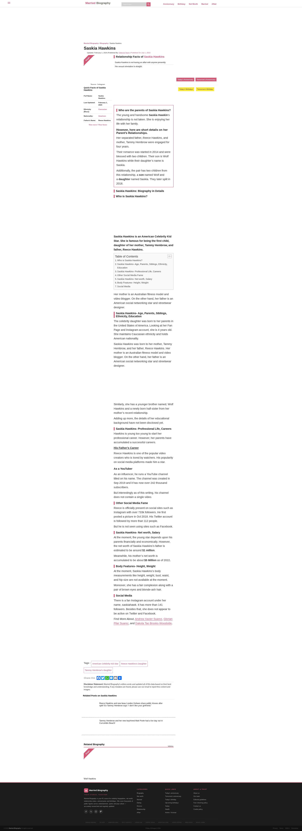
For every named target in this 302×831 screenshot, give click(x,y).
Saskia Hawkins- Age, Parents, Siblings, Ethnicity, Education (142, 266)
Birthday (181, 4)
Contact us (197, 806)
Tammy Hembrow (156, 245)
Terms (281, 828)
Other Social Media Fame (130, 275)
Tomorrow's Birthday (205, 89)
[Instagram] (96, 812)
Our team (196, 796)
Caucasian (102, 109)
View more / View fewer (98, 125)
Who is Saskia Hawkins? (129, 260)
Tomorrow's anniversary (173, 796)
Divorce (139, 806)
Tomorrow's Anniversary (206, 80)
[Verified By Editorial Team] (119, 48)
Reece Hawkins (133, 249)
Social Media (123, 286)
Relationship (141, 809)
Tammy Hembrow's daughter (98, 670)
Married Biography (91, 43)
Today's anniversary (172, 793)
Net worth (140, 796)
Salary (167, 806)
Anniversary (168, 4)
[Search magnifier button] (149, 4)
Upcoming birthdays (172, 803)
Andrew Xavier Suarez (148, 618)
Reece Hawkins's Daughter (134, 664)
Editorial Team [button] (124, 53)
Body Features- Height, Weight (132, 282)
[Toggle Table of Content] (168, 256)
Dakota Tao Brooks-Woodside (153, 623)
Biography (104, 43)
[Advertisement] (151, 24)
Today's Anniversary (185, 80)
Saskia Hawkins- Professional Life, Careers (139, 271)
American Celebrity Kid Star (105, 664)
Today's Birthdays (186, 89)
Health (167, 809)
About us (196, 793)
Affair (214, 4)
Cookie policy (198, 809)
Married (97, 3)
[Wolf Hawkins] (98, 762)
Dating (139, 803)
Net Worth (193, 4)
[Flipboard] (101, 812)
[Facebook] (86, 812)
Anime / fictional (170, 812)
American (102, 116)
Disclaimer (294, 828)
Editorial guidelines (199, 799)
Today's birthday (170, 799)
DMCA (287, 828)
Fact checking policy (200, 803)
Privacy (275, 828)
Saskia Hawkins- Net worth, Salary (134, 279)
